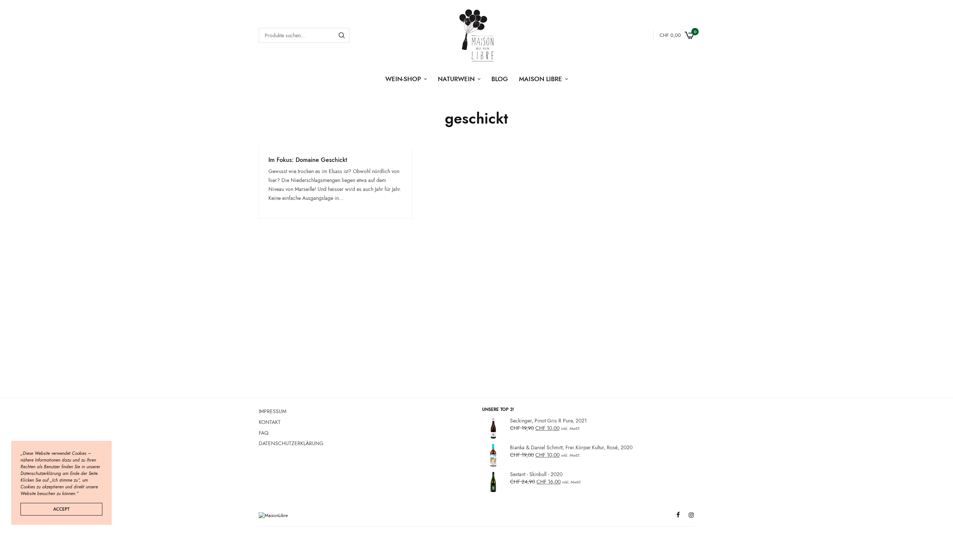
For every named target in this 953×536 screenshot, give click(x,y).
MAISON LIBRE (540, 78)
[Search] (342, 35)
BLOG (499, 78)
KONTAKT (270, 422)
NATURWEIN (456, 78)
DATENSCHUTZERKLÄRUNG (291, 443)
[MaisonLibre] (476, 35)
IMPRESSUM (272, 411)
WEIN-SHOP (403, 78)
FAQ (263, 432)
